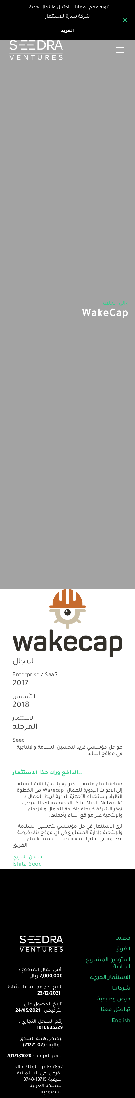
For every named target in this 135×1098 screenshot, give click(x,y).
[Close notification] (125, 20)
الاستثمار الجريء (110, 978)
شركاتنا (121, 989)
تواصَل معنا (115, 1010)
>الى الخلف (116, 304)
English (121, 1021)
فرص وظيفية (113, 1000)
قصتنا (123, 939)
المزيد (67, 31)
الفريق (122, 949)
